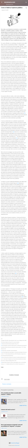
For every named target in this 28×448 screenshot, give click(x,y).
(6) (22, 296)
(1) (24, 113)
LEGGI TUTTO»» (23, 405)
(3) (16, 138)
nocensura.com (9, 2)
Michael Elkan (17, 445)
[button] (26, 8)
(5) (15, 273)
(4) (17, 183)
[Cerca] (26, 3)
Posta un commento (6, 384)
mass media (7, 379)
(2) (13, 131)
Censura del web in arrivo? (8, 409)
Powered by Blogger (14, 443)
